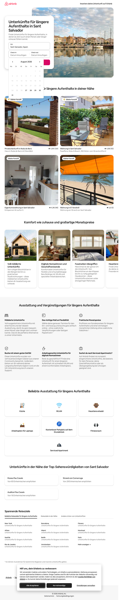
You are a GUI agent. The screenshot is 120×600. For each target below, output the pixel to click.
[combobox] (29, 47)
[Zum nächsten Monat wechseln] (39, 62)
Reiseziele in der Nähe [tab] (49, 516)
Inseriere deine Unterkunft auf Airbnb (96, 3)
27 (26, 90)
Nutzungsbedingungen (65, 596)
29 (35, 90)
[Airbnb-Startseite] (11, 3)
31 (12, 95)
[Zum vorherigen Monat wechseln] (12, 62)
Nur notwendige (59, 585)
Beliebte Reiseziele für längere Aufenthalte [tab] (21, 516)
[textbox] (18, 55)
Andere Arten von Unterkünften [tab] (73, 516)
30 (40, 90)
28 (31, 90)
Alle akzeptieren (32, 585)
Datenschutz (49, 596)
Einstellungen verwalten (86, 585)
